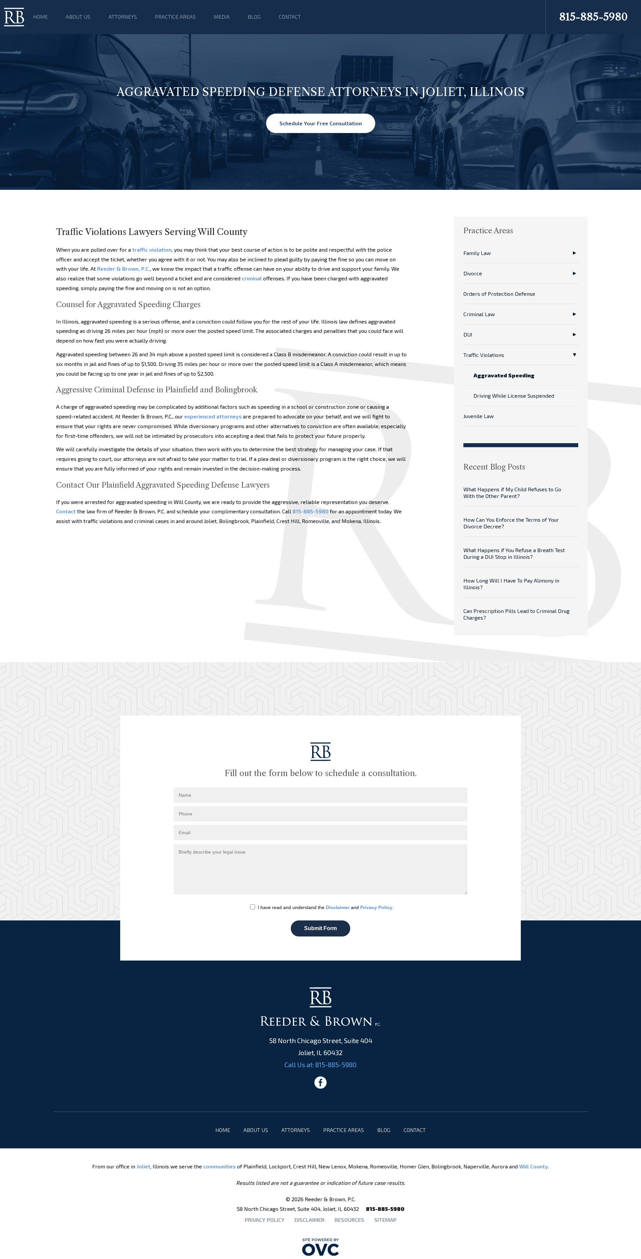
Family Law (477, 253)
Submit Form (320, 928)
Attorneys (123, 16)
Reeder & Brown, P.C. (123, 268)
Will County (533, 1166)
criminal (252, 278)
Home (40, 16)
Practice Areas (175, 16)
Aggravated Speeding (504, 375)
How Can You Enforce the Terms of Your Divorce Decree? (511, 522)
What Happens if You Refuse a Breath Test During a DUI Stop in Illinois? (514, 553)
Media (222, 16)
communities (219, 1166)
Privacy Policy (376, 907)
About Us (78, 16)
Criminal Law (479, 314)
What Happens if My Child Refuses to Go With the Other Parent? (512, 492)
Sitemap (385, 1220)
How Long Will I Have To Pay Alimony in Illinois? (511, 583)
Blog (254, 16)
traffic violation (152, 249)
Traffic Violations (483, 355)
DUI (467, 334)
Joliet (143, 1166)
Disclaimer (338, 907)
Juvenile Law (478, 416)
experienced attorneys (213, 416)
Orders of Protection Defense (499, 293)
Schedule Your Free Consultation (320, 123)
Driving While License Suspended (513, 395)
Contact (290, 16)
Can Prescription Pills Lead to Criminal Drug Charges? (516, 614)
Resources (349, 1220)
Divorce (472, 273)
